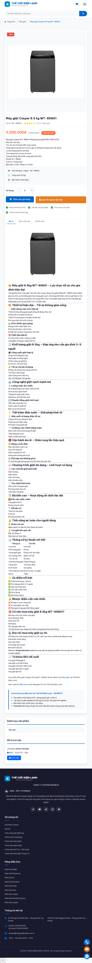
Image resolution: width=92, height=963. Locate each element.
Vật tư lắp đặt (24, 221)
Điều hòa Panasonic (13, 873)
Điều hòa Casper (11, 894)
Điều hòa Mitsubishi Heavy (15, 898)
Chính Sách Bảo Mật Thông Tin (17, 854)
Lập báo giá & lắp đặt (52, 200)
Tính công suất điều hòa (14, 833)
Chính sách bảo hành (13, 841)
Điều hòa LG (9, 877)
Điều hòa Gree (10, 890)
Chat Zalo (15, 758)
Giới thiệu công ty (12, 825)
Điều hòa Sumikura (12, 882)
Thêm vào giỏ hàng (21, 199)
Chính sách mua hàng (13, 837)
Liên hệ (7, 829)
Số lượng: (10, 190)
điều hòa (23, 684)
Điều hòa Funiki (11, 886)
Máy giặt (12, 730)
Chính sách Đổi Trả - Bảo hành (17, 849)
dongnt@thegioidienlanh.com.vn (22, 933)
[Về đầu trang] (2, 960)
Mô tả (11, 221)
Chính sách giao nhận (13, 845)
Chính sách (40, 221)
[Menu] (84, 4)
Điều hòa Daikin (11, 869)
